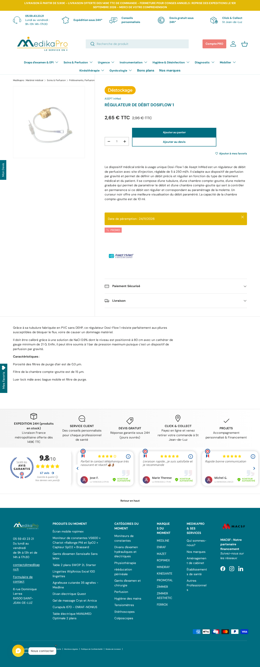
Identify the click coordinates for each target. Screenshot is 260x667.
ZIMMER (162, 587)
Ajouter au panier (174, 132)
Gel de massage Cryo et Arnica (75, 601)
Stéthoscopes (124, 612)
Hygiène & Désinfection (169, 62)
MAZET (161, 554)
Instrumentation (131, 62)
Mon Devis (3, 170)
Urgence (104, 62)
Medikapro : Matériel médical (28, 80)
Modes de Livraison (113, 649)
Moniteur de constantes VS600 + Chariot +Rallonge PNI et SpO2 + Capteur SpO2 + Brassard (77, 542)
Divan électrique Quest (69, 594)
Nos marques (170, 70)
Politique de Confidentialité (92, 649)
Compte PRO (214, 44)
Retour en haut (130, 500)
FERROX (162, 605)
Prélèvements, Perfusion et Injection (88, 80)
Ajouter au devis (174, 142)
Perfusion (121, 592)
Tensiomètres (124, 605)
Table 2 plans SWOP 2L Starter (74, 565)
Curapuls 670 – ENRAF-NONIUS (75, 607)
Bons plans (145, 70)
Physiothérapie (125, 563)
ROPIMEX (163, 560)
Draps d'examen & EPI (39, 62)
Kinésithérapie (89, 70)
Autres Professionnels (196, 585)
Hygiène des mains (127, 599)
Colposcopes (123, 618)
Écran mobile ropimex (68, 531)
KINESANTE (164, 574)
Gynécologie (118, 70)
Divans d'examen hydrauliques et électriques (126, 551)
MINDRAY (163, 567)
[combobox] (137, 43)
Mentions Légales (71, 649)
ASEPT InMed (113, 98)
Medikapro (27, 648)
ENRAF (161, 547)
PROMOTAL (165, 580)
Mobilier (225, 62)
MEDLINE (163, 541)
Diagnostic (202, 62)
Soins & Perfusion (76, 62)
